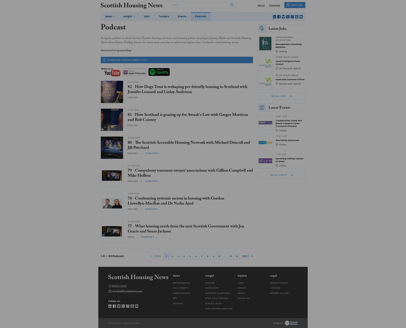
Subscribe (229, 61)
